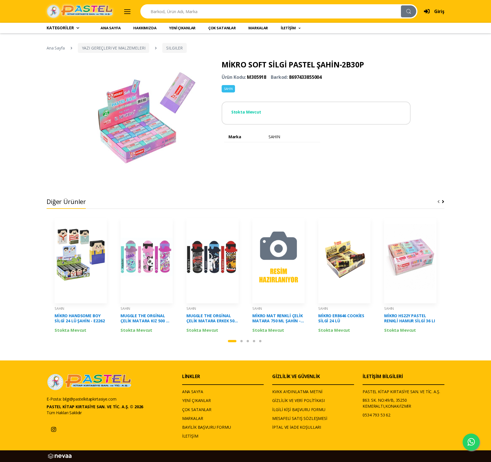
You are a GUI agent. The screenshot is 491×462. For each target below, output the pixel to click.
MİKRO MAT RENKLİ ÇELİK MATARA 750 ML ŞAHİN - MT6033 (277, 318)
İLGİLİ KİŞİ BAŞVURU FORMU (298, 409)
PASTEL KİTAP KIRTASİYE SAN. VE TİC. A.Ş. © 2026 (95, 406)
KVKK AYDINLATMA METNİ (297, 391)
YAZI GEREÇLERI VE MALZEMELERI (113, 48)
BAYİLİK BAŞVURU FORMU (206, 427)
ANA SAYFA (111, 27)
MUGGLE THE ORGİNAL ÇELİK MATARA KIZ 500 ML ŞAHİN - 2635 (146, 318)
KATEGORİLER (60, 27)
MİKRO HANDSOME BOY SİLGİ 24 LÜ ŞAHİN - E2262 (80, 318)
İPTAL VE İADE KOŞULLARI (296, 427)
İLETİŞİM (190, 436)
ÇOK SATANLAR (222, 27)
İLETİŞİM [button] (289, 27)
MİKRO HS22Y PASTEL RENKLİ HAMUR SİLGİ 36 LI (409, 318)
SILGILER (174, 48)
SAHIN (228, 89)
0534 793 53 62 (376, 415)
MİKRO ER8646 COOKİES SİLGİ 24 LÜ (341, 318)
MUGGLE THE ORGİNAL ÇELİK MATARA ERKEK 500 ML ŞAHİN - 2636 (211, 318)
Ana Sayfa (56, 48)
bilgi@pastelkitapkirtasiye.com (89, 399)
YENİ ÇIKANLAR (182, 27)
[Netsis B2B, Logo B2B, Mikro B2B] (60, 455)
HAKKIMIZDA (145, 27)
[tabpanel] (81, 276)
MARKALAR (258, 27)
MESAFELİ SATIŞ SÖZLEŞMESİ (299, 418)
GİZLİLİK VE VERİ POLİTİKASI (298, 400)
